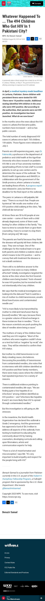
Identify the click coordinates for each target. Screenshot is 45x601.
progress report (35, 185)
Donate (37, 3)
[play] (3, 598)
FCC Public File (10, 567)
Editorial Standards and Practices (17, 572)
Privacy (7, 558)
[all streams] (42, 598)
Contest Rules (10, 563)
